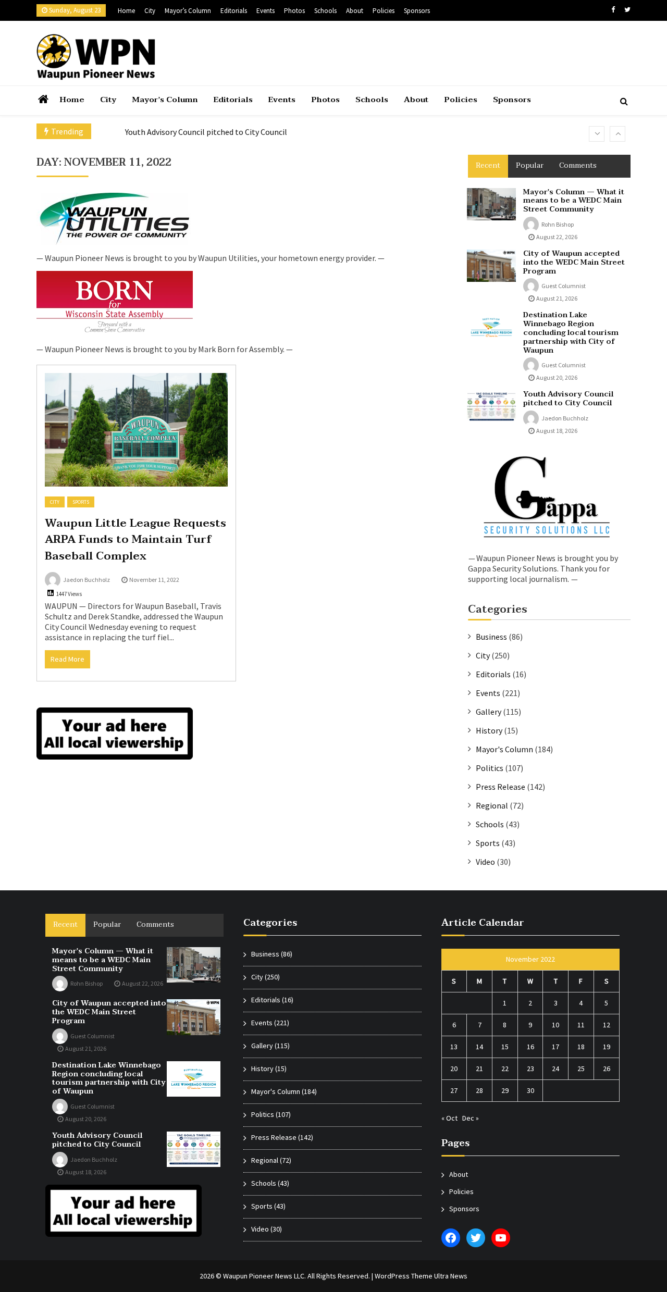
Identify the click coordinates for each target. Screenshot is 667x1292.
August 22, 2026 (556, 237)
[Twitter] (627, 9)
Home (126, 10)
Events (265, 10)
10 (555, 1024)
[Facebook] (613, 9)
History (489, 730)
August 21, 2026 (556, 298)
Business (491, 636)
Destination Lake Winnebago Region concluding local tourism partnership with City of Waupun (571, 332)
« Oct (449, 1118)
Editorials (233, 10)
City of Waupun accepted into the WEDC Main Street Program (574, 262)
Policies (383, 10)
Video (485, 861)
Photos (294, 10)
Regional (492, 805)
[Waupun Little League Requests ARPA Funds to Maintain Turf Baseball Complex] (136, 430)
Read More (67, 659)
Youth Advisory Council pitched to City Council (206, 132)
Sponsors (417, 10)
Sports (80, 502)
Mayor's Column (504, 749)
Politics (489, 768)
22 (505, 1068)
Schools (325, 10)
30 (530, 1090)
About (354, 10)
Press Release (500, 786)
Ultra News (450, 1276)
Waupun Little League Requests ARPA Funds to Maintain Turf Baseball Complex (135, 539)
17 (555, 1046)
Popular (530, 165)
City (149, 10)
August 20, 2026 (556, 377)
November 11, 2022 (154, 579)
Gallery (488, 711)
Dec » (470, 1118)
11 (581, 1024)
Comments (578, 165)
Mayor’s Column (188, 10)
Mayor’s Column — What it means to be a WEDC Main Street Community (573, 201)
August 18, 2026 (556, 430)
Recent (488, 165)
